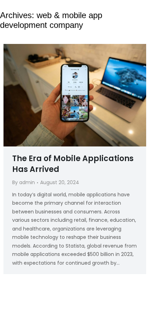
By (23, 182)
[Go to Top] (140, 311)
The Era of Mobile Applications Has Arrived (73, 164)
